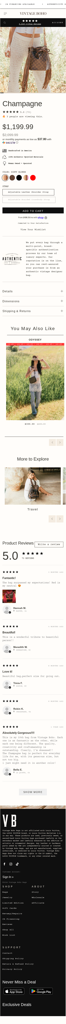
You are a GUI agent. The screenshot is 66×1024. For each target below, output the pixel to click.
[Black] (19, 177)
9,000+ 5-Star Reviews (30, 24)
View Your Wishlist (33, 229)
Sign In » (8, 876)
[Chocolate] (12, 177)
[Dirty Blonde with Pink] (26, 177)
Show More (32, 792)
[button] (33, 141)
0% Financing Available (20, 4)
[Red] (33, 177)
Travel (32, 509)
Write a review (49, 544)
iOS (13, 991)
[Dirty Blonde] (5, 177)
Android (41, 991)
